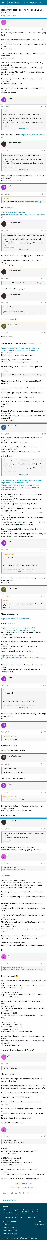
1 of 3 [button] (17, 1183)
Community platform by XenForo (19, 1238)
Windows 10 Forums (10, 1230)
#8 (45, 333)
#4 (45, 194)
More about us (8, 1217)
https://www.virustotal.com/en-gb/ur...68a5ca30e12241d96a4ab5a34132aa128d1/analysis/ (23, 214)
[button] (2, 2)
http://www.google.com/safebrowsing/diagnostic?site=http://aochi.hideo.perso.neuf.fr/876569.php (20, 349)
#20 (44, 1136)
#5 (45, 231)
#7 (45, 303)
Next (24, 1183)
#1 (45, 29)
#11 (44, 596)
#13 (44, 732)
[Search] (44, 2)
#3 (45, 151)
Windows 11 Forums (10, 1233)
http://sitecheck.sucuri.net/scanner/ (14, 483)
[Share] (42, 29)
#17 (44, 863)
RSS (42, 1227)
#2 (45, 106)
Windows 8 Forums (10, 1227)
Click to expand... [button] (23, 129)
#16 (44, 829)
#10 (44, 550)
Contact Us (40, 1224)
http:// (19, 522)
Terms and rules (20, 1217)
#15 (44, 792)
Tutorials (7, 1224)
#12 (44, 685)
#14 (44, 764)
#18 (44, 963)
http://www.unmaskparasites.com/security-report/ (20, 485)
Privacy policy (31, 1217)
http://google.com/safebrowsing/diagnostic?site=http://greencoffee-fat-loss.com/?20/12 (18, 629)
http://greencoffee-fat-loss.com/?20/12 (16, 618)
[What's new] (40, 2)
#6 (45, 278)
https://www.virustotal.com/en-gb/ (30, 202)
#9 (45, 434)
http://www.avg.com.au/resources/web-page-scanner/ (22, 480)
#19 (44, 1064)
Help (39, 1217)
